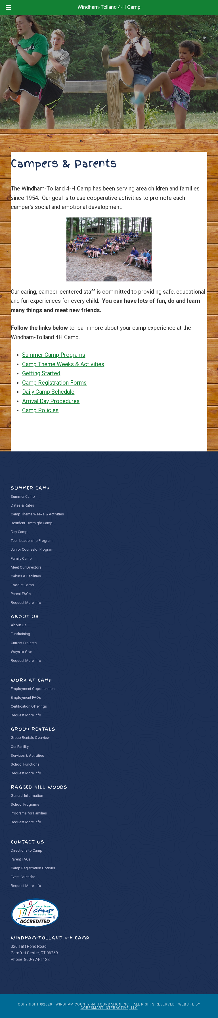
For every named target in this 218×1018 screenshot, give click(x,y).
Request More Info (26, 602)
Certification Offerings (29, 706)
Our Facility (20, 747)
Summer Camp (23, 496)
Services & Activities (27, 755)
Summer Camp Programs (53, 354)
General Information (27, 795)
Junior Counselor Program (32, 549)
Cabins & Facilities (26, 576)
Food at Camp (22, 585)
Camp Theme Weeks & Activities (63, 364)
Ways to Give (21, 652)
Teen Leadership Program (32, 540)
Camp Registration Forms (54, 382)
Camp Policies (40, 410)
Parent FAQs (21, 594)
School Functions (25, 764)
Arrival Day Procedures (50, 401)
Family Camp (21, 558)
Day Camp (19, 532)
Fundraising (20, 634)
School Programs (25, 804)
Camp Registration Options (33, 868)
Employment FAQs (26, 697)
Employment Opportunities (32, 689)
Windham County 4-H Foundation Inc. (93, 1004)
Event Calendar (23, 877)
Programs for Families (29, 813)
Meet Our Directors (26, 567)
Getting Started (41, 373)
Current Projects (24, 643)
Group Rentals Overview (30, 737)
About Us (18, 625)
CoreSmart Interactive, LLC (109, 1008)
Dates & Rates (22, 505)
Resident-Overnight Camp (32, 523)
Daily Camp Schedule (48, 391)
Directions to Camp (26, 850)
